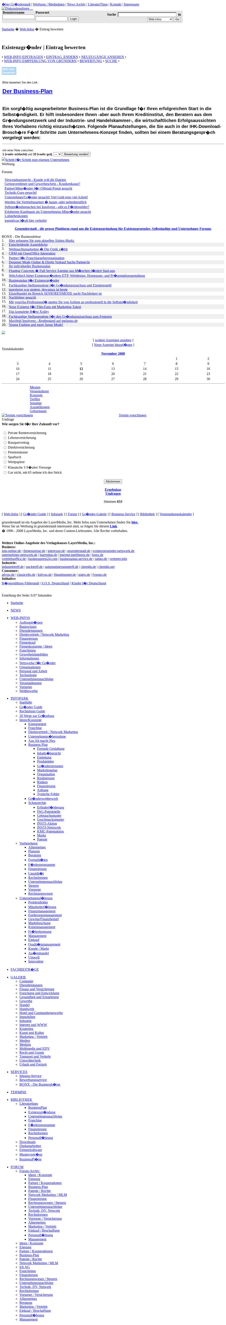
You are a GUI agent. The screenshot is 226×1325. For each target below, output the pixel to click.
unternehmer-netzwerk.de (19, 555)
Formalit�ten (38, 860)
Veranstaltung (39, 391)
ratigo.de (101, 559)
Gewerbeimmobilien (33, 654)
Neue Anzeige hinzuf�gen (113, 345)
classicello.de (26, 575)
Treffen (35, 399)
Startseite (8, 29)
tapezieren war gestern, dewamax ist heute (38, 289)
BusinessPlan (37, 1107)
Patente (42, 839)
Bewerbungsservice (33, 1080)
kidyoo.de (45, 575)
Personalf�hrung (40, 1138)
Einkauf (33, 940)
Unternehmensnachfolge (36, 679)
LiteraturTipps (98, 4)
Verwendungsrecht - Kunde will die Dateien (35, 180)
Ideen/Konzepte (30, 720)
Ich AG (24, 1267)
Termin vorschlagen (132, 415)
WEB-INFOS (20, 618)
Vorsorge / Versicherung (45, 1218)
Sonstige (36, 403)
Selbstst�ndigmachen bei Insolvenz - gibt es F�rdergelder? (47, 207)
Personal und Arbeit (33, 671)
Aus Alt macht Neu (41, 741)
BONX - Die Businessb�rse (39, 1084)
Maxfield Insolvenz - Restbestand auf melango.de (43, 321)
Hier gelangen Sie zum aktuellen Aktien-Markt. (42, 240)
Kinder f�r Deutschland (89, 583)
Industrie (25, 1021)
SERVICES (19, 1072)
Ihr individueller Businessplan (29, 266)
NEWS (16, 610)
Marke (41, 835)
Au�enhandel (38, 953)
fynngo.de (99, 575)
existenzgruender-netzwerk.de (113, 551)
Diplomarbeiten (30, 1146)
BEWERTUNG (91, 61)
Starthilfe (25, 702)
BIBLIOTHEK (21, 1099)
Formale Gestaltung (50, 748)
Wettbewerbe (28, 691)
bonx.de (97, 555)
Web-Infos (27, 29)
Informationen (29, 658)
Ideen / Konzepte (40, 1175)
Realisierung (46, 778)
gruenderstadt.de (78, 551)
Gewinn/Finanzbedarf (43, 919)
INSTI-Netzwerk (49, 827)
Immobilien (27, 1017)
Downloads (27, 1142)
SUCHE (111, 61)
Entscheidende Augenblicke (28, 244)
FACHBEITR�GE (25, 969)
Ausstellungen (40, 407)
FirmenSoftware (30, 1150)
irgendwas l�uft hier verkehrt (26, 220)
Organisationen (30, 667)
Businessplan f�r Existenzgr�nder (34, 280)
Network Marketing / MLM (47, 1195)
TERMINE (18, 1092)
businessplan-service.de (76, 559)
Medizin (25, 1044)
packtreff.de (34, 567)
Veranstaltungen (30, 683)
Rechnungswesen (40, 893)
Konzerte (36, 395)
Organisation (46, 774)
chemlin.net (106, 567)
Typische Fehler (48, 794)
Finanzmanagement (41, 911)
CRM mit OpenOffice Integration (32, 253)
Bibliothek (147, 514)
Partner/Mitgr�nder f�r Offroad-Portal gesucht (38, 188)
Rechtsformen (38, 878)
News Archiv (76, 4)
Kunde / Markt (38, 948)
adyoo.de (8, 575)
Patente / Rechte (39, 1191)
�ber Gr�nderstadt (16, 4)
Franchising (27, 650)
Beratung (34, 855)
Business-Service (123, 514)
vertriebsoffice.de (14, 559)
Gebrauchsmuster (49, 815)
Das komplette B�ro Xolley (29, 312)
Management (37, 936)
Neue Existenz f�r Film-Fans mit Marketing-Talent (45, 307)
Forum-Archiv (29, 1171)
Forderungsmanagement (45, 915)
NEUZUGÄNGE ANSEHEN (102, 57)
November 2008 (113, 353)
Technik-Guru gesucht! (21, 192)
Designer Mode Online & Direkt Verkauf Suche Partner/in (49, 262)
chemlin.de (88, 567)
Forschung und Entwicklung (39, 993)
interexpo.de (56, 551)
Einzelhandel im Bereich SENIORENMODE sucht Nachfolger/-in (55, 293)
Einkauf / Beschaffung (44, 1230)
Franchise (35, 728)
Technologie (28, 675)
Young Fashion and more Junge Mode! (36, 325)
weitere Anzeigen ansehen (113, 340)
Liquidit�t (36, 873)
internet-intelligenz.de (75, 555)
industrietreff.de (13, 567)
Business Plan (38, 745)
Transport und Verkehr (35, 1056)
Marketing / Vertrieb (33, 1037)
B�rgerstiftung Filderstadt (20, 583)
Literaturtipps (28, 1103)
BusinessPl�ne (30, 1159)
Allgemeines (37, 847)
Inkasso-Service (30, 1076)
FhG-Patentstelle (48, 811)
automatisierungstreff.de (61, 567)
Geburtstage (38, 411)
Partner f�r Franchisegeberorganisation (36, 258)
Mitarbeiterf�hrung (42, 907)
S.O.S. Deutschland (55, 583)
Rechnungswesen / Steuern (47, 1203)
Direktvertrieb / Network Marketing (44, 634)
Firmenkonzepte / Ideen (35, 646)
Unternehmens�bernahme (47, 736)
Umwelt (34, 957)
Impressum (131, 4)
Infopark (57, 514)
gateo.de (84, 575)
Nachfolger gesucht (22, 297)
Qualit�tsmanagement (44, 944)
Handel (24, 1005)
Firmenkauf (27, 642)
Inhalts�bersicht (49, 753)
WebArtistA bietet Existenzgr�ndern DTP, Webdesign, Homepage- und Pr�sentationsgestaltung (77, 275)
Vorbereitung (28, 843)
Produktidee (45, 761)
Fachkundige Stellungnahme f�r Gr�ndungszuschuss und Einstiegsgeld (60, 285)
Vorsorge (25, 687)
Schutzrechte (37, 803)
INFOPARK (19, 698)
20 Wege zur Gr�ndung (36, 716)
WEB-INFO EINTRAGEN (23, 57)
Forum (72, 514)
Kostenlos (26, 1029)
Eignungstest (37, 724)
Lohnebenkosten (16, 216)
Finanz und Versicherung (36, 989)
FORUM (17, 1167)
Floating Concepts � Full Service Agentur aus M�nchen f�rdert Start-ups (62, 271)
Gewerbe (25, 1001)
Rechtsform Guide (32, 711)
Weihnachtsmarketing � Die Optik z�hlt (38, 249)
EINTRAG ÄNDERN (62, 57)
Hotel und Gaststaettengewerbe (41, 1013)
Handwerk (26, 1009)
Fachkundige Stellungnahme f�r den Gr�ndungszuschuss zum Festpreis (60, 316)
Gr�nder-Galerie (94, 514)
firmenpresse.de (34, 551)
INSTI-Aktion (47, 823)
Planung (34, 851)
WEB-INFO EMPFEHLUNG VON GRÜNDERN (40, 61)
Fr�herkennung (39, 931)
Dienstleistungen (31, 630)
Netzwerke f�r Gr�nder (37, 663)
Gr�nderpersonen (50, 766)
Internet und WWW (33, 1025)
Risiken (42, 782)
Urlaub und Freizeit (33, 1064)
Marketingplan (47, 770)
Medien (24, 1040)
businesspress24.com (42, 559)
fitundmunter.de (65, 575)
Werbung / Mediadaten (49, 4)
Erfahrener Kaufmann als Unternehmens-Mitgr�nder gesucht (48, 212)
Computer (26, 981)
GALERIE (18, 977)
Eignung (34, 1179)
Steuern (33, 885)
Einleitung (44, 757)
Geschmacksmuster (50, 819)
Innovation (35, 961)
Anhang (42, 790)
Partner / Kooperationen (45, 1183)
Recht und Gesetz (31, 1052)
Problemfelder (38, 902)
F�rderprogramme (41, 865)
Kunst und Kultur (31, 1033)
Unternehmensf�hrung (36, 898)
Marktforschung (39, 923)
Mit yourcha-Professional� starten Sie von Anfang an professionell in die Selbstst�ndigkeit (73, 302)
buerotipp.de (48, 555)
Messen (35, 387)
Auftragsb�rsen (31, 622)
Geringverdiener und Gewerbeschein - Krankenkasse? (42, 184)
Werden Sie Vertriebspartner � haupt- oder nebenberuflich (46, 202)
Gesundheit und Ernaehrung (39, 997)
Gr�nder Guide (34, 514)
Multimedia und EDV (34, 1048)
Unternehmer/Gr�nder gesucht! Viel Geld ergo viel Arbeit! (46, 197)
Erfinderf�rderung (50, 807)
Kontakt (115, 4)
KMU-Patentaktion (50, 831)
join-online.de (11, 551)
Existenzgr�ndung (41, 1112)
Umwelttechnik (30, 1060)
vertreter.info (118, 559)
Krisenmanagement (41, 927)
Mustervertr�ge (30, 1154)
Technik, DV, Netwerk (44, 1210)
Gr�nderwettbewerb (43, 798)
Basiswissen (27, 626)
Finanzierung (28, 638)
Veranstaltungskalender (176, 514)
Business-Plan (38, 1187)
